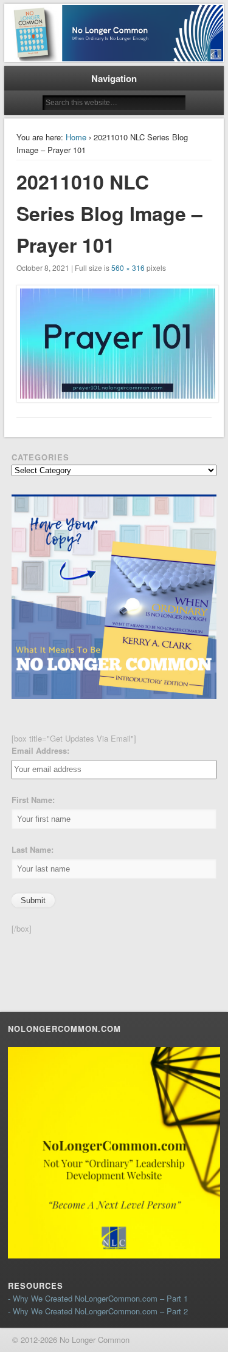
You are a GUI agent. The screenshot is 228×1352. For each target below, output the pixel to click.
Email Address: (40, 750)
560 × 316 (128, 267)
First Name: (33, 799)
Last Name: (33, 849)
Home (76, 137)
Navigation (114, 78)
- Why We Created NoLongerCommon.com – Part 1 (98, 1298)
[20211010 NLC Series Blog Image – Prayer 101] (114, 344)
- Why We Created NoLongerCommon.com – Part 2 (98, 1311)
